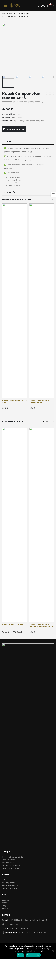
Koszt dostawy (8, 862)
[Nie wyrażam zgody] (52, 951)
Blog (4, 905)
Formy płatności (9, 860)
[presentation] (5, 49)
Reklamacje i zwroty (10, 868)
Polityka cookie (33, 955)
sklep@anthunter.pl (20, 928)
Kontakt (5, 908)
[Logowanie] (43, 5)
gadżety (26, 121)
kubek (20, 121)
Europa (14, 121)
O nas (4, 903)
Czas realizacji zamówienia (14, 857)
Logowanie (7, 900)
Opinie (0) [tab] (11, 192)
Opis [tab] (9, 141)
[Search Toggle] (37, 5)
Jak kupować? (8, 880)
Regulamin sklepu (9, 888)
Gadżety (14, 117)
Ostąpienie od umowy (11, 865)
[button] (43, 421)
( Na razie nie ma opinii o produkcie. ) (28, 102)
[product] (14, 300)
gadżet (32, 121)
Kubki (20, 117)
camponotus (40, 121)
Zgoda (20, 955)
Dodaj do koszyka (15, 129)
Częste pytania (8, 882)
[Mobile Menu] (5, 5)
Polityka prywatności (11, 885)
